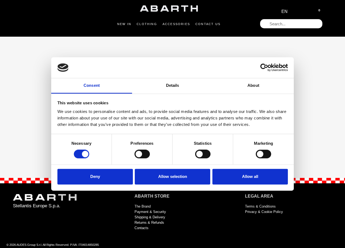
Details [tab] (172, 85)
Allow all (250, 176)
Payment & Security (150, 212)
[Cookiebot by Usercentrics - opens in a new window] (264, 68)
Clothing (147, 24)
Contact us (207, 24)
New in (124, 24)
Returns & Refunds (149, 223)
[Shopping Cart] (317, 12)
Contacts (141, 228)
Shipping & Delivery (149, 217)
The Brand (142, 206)
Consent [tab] (92, 85)
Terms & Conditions (260, 206)
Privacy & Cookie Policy (264, 212)
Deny (95, 176)
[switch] (142, 154)
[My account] (305, 12)
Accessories (176, 24)
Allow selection (172, 176)
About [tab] (253, 85)
